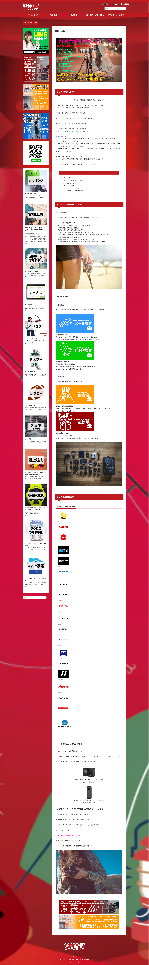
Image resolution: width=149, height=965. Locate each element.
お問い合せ (71, 959)
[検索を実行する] (47, 597)
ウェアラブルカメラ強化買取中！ (76, 190)
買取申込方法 (70, 183)
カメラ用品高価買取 (69, 186)
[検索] (124, 8)
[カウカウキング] (31, 7)
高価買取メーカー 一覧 (73, 188)
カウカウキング (75, 963)
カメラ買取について (69, 178)
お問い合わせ (116, 4)
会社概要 (126, 4)
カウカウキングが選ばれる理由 (73, 181)
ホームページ (63, 959)
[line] (75, 956)
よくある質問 (105, 4)
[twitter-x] (73, 956)
